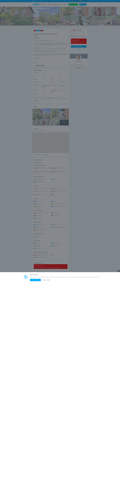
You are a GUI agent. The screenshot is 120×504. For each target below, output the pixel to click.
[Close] (119, 271)
